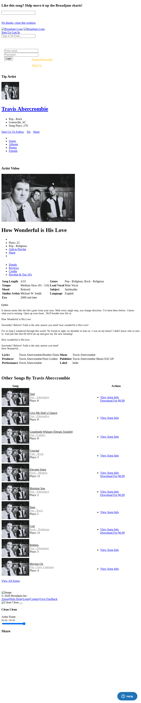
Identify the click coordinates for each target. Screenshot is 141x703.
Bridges (34, 545)
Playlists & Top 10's (20, 274)
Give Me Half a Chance (43, 412)
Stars (32, 507)
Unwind (34, 450)
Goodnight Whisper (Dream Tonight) (51, 431)
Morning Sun (37, 488)
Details (13, 264)
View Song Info (109, 397)
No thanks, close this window (18, 22)
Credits (13, 271)
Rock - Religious (39, 529)
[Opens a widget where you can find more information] (127, 696)
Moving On (36, 563)
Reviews (14, 268)
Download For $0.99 (112, 400)
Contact (34, 599)
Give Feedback (48, 599)
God (32, 526)
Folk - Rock (37, 453)
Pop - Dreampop (39, 548)
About (5, 599)
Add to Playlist (17, 249)
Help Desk (16, 599)
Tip (28, 131)
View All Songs (10, 580)
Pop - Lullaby (38, 435)
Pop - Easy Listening (42, 567)
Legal (26, 599)
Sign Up (36, 65)
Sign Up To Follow (12, 131)
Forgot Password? (42, 59)
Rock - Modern (38, 472)
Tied (32, 394)
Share (36, 131)
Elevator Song (38, 469)
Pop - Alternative (39, 397)
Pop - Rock (36, 510)
